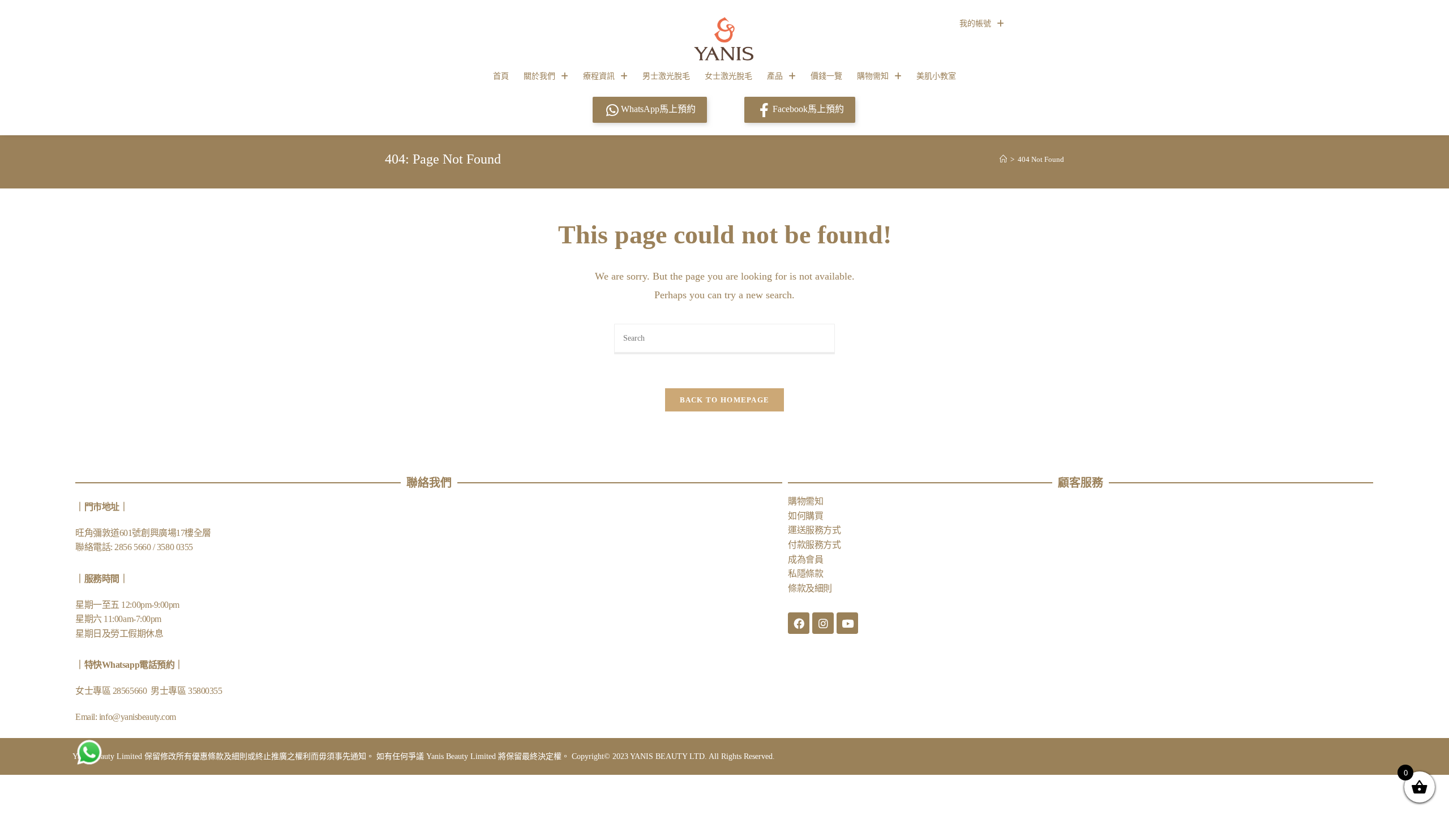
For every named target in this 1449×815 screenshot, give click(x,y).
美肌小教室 (936, 76)
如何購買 (805, 516)
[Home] (1003, 159)
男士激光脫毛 (666, 76)
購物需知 (873, 76)
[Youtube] (847, 623)
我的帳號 (975, 23)
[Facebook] (798, 623)
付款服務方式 (814, 545)
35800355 (205, 691)
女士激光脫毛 (728, 76)
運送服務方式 (814, 530)
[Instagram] (823, 623)
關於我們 (539, 76)
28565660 (131, 691)
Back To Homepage (725, 400)
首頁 (501, 76)
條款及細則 (810, 588)
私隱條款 (805, 573)
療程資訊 (599, 76)
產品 (775, 76)
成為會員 (805, 559)
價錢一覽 (826, 76)
